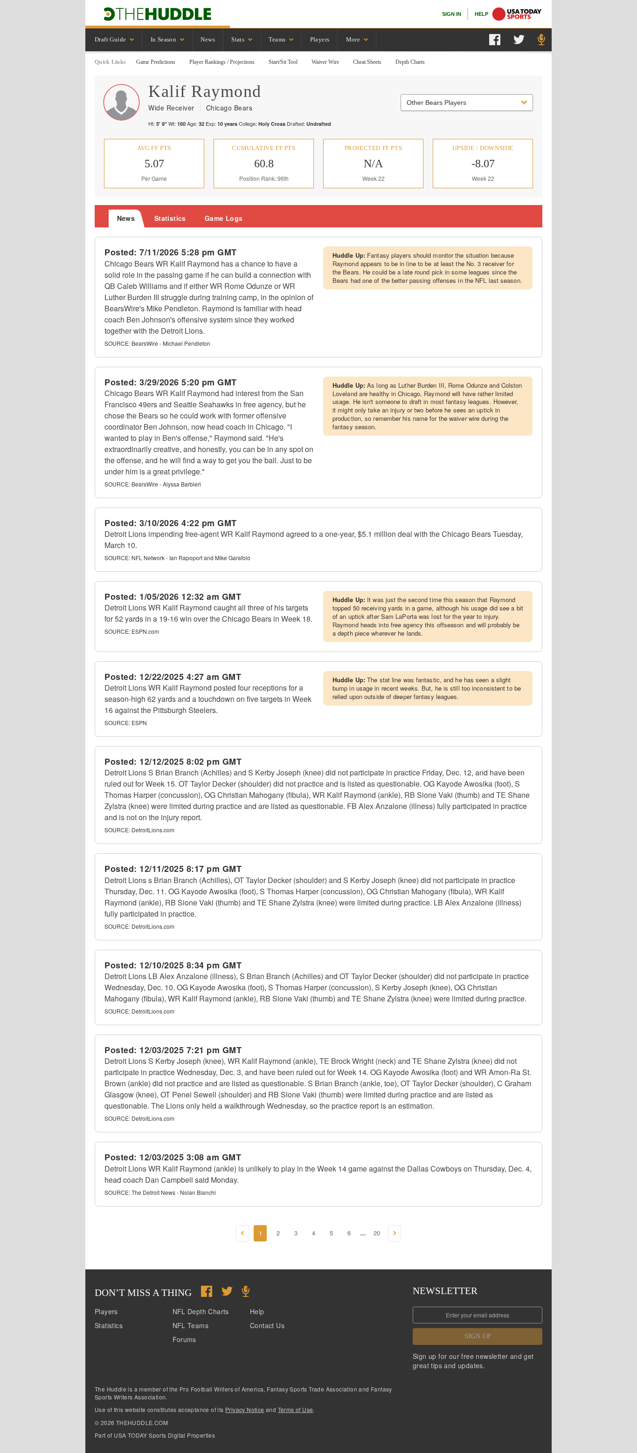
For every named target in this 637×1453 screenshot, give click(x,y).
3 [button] (296, 1232)
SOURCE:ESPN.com (131, 631)
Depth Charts (410, 62)
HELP (481, 14)
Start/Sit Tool (283, 62)
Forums (184, 1339)
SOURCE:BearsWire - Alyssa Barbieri (152, 484)
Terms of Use (295, 1409)
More (353, 39)
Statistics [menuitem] (170, 218)
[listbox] (113, 39)
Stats (237, 39)
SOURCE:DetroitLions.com (139, 830)
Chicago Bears (229, 107)
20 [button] (377, 1232)
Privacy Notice (244, 1409)
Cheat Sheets (367, 62)
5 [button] (331, 1232)
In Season (164, 39)
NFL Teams (191, 1325)
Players (320, 39)
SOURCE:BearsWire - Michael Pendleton (157, 343)
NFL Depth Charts (201, 1311)
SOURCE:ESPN (125, 722)
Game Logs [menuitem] (224, 218)
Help (257, 1311)
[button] (242, 1233)
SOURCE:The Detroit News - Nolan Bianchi (160, 1192)
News (208, 39)
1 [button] (260, 1232)
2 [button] (278, 1232)
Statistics (109, 1325)
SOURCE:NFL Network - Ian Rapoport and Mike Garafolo (177, 558)
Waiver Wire (325, 62)
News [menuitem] (126, 218)
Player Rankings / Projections (222, 62)
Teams (277, 39)
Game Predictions (155, 62)
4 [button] (313, 1232)
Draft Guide (110, 39)
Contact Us (267, 1325)
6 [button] (349, 1232)
